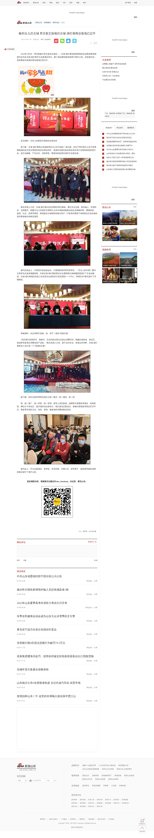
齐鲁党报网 (96, 786)
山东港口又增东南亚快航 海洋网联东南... (121, 169)
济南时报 (122, 786)
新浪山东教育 (100, 779)
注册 (135, 2)
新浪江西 (74, 806)
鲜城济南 (118, 775)
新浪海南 (83, 806)
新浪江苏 (116, 803)
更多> (135, 207)
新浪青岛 (85, 786)
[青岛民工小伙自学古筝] (111, 269)
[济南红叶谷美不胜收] (128, 227)
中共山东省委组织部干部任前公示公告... (121, 134)
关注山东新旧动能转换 (90, 769)
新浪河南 (83, 799)
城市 (84, 2)
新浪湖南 (83, 803)
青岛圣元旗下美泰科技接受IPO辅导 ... (120, 165)
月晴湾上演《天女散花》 (111, 76)
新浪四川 (116, 799)
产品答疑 (111, 819)
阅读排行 (109, 128)
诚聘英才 (82, 819)
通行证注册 (101, 819)
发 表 (95, 560)
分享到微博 (10, 49)
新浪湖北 (74, 803)
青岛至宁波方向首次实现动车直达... (119, 138)
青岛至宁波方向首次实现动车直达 (37, 629)
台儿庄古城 (92, 531)
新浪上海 (91, 799)
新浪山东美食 (113, 779)
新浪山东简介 (53, 819)
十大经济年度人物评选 (107, 765)
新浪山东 (36, 2)
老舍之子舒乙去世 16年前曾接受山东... (120, 157)
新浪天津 (100, 799)
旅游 (57, 2)
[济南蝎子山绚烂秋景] (111, 253)
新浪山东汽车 (87, 779)
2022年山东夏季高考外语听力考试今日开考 (42, 602)
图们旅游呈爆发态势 (109, 68)
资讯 (44, 2)
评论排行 (119, 128)
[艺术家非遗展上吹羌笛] (111, 227)
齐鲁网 (105, 786)
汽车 (64, 2)
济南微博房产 (107, 775)
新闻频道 (47, 22)
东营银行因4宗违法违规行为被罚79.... (120, 145)
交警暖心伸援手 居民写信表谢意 (114, 64)
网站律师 (91, 819)
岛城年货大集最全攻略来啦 (33, 669)
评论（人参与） (46, 39)
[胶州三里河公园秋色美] (128, 211)
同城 (50, 2)
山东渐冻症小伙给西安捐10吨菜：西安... (121, 153)
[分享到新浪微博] (57, 41)
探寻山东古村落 (108, 769)
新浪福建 (125, 799)
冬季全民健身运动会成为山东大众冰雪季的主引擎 (46, 616)
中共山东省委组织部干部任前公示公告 (39, 576)
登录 (18, 560)
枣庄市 (85, 531)
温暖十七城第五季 (89, 765)
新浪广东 (108, 799)
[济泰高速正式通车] (128, 253)
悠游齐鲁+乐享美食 (115, 113)
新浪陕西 (100, 803)
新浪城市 (74, 799)
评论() (89, 581)
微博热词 (130, 128)
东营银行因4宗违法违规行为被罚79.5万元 (41, 642)
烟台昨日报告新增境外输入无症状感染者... (122, 161)
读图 (77, 2)
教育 (71, 2)
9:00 (48, 780)
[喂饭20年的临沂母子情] (128, 269)
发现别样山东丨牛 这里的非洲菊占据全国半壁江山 (46, 696)
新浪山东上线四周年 (124, 769)
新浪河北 (91, 803)
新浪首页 (26, 2)
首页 (19, 780)
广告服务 (64, 819)
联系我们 (73, 819)
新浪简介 (43, 819)
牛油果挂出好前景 (109, 80)
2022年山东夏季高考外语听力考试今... (120, 149)
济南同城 (95, 775)
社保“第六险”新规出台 (110, 72)
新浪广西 (100, 806)
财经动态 (56, 22)
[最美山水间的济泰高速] (111, 211)
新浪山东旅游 (129, 775)
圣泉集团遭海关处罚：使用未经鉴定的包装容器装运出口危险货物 (55, 656)
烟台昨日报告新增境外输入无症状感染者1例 (42, 589)
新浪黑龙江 (125, 803)
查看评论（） (92, 542)
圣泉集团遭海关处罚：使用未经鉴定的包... (122, 141)
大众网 (113, 786)
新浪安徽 (108, 803)
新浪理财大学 (123, 765)
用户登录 (128, 2)
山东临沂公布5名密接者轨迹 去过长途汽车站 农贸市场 (48, 682)
